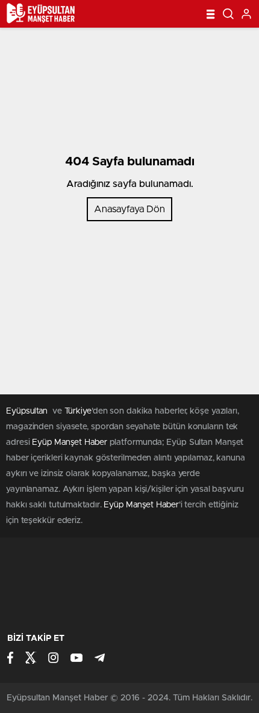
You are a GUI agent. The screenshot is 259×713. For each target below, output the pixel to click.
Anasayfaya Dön (129, 209)
